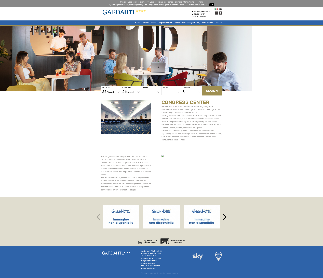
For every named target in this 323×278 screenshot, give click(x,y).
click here (198, 2)
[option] (121, 216)
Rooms (153, 23)
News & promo (207, 23)
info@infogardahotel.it (149, 261)
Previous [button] (98, 216)
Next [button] (224, 216)
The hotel (145, 23)
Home (137, 23)
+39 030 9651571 (199, 14)
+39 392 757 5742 (199, 16)
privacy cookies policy (149, 268)
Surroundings (187, 23)
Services (177, 23)
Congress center (165, 23)
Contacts (218, 23)
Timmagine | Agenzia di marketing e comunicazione (159, 273)
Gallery (197, 23)
